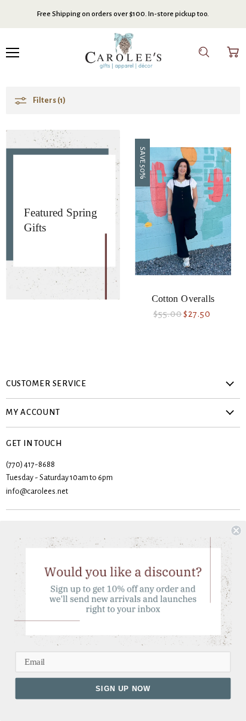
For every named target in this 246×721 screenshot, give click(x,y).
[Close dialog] (235, 530)
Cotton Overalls (183, 299)
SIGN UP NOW (123, 689)
